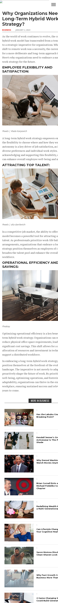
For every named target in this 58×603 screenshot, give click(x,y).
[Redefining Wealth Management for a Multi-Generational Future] (19, 517)
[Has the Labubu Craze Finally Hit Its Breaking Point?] (19, 425)
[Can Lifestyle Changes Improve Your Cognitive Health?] (19, 540)
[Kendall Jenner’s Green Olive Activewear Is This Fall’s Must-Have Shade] (19, 448)
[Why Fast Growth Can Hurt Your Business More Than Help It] (19, 586)
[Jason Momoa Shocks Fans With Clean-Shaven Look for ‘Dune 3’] (19, 563)
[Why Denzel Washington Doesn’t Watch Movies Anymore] (19, 471)
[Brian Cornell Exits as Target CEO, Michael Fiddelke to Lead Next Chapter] (19, 494)
